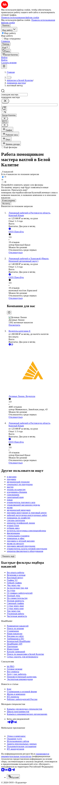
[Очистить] (5, 101)
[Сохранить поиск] (4, 108)
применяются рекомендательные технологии (25, 755)
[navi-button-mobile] (4, 66)
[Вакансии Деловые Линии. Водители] (32, 370)
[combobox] (14, 94)
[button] (4, 57)
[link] (6, 51)
